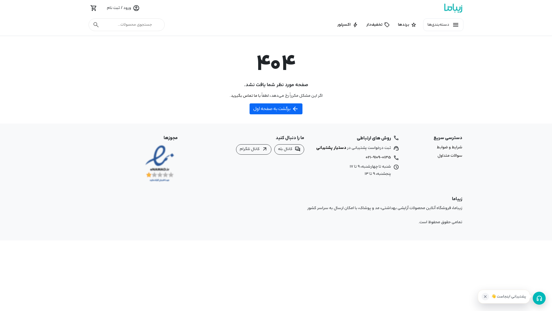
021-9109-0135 (378, 157)
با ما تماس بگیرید (246, 95)
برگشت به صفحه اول (276, 109)
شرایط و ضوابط (449, 147)
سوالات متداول (450, 156)
